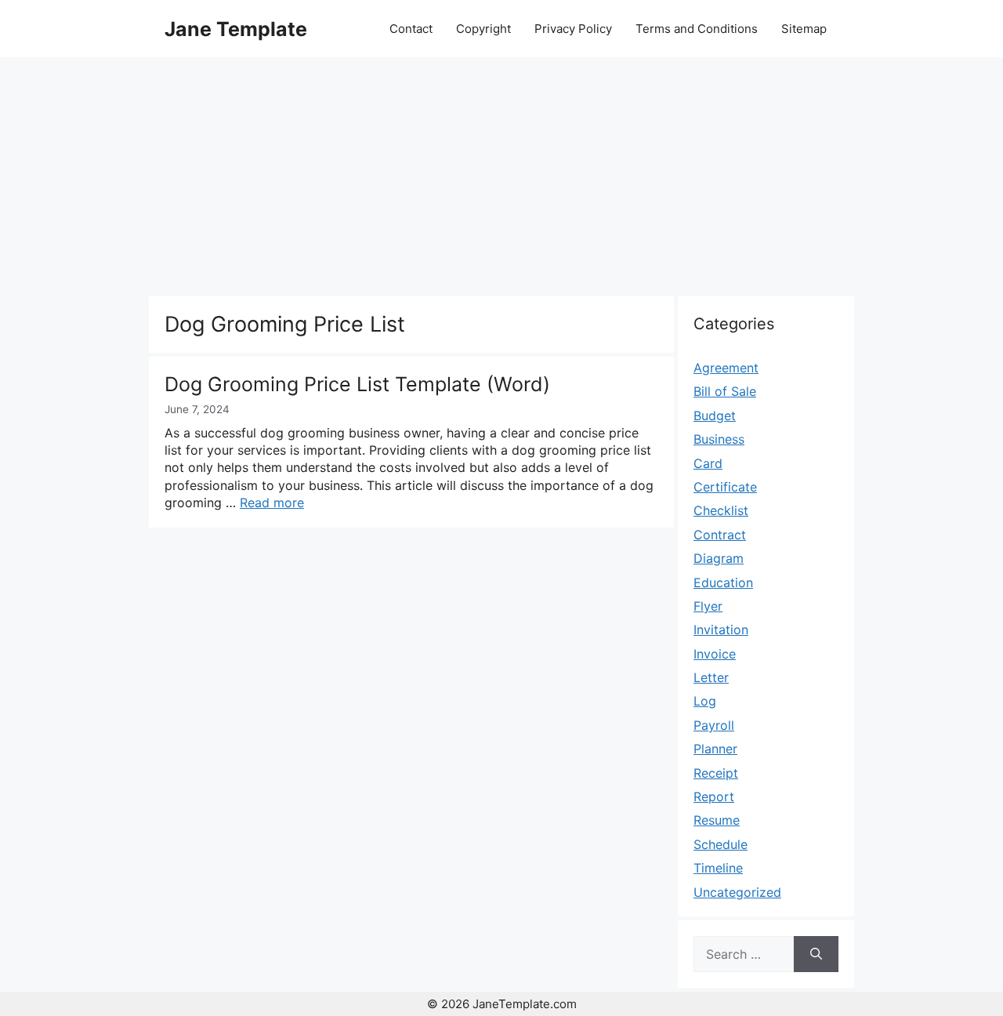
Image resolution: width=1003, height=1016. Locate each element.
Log (704, 701)
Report (713, 796)
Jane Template (236, 29)
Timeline (718, 868)
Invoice (714, 654)
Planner (715, 749)
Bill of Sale (724, 391)
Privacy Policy (573, 28)
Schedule (720, 844)
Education (723, 582)
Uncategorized (737, 892)
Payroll (713, 725)
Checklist (720, 510)
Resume (716, 820)
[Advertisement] (501, 175)
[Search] (816, 954)
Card (707, 463)
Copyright (483, 28)
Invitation (720, 629)
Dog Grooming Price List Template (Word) (357, 384)
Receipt (715, 773)
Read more (272, 502)
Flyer (707, 606)
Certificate (725, 487)
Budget (714, 415)
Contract (719, 534)
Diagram (718, 558)
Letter (711, 677)
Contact (411, 28)
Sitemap (804, 28)
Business (718, 439)
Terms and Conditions (696, 28)
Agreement (726, 368)
